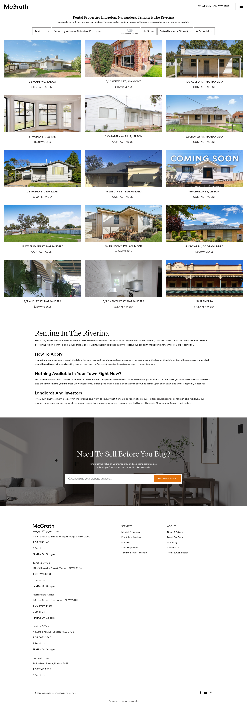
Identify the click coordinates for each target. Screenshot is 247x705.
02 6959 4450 (43, 606)
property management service (51, 403)
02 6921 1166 (42, 542)
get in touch (181, 380)
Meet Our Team (175, 537)
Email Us (40, 548)
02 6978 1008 (43, 574)
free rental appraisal (163, 399)
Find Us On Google (44, 554)
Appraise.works (130, 701)
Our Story (172, 543)
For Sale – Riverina (131, 537)
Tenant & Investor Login (110, 364)
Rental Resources (185, 360)
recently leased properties (98, 384)
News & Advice (175, 532)
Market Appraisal (130, 532)
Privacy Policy (71, 693)
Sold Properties (129, 548)
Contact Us (173, 548)
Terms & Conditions (177, 553)
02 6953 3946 (43, 638)
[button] (241, 6)
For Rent (126, 543)
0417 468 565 (43, 669)
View (42, 65)
